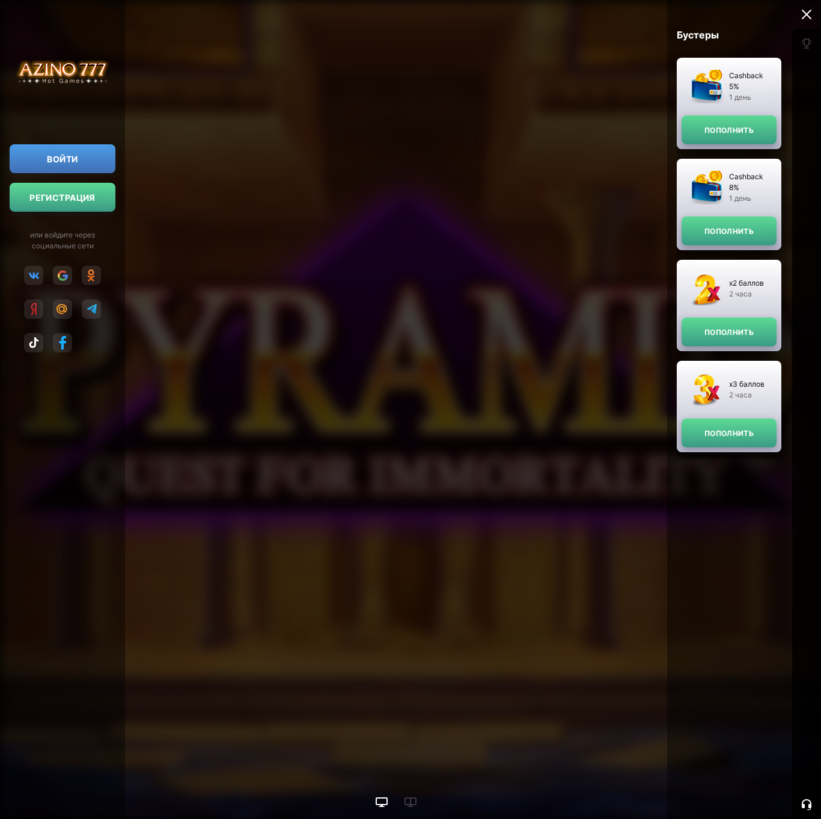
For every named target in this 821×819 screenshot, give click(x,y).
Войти (62, 159)
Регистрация (62, 197)
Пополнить (729, 130)
